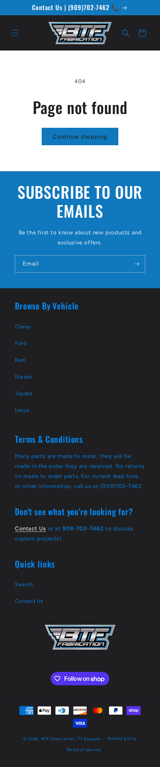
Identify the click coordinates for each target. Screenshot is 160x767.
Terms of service (84, 749)
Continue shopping (80, 136)
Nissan (23, 377)
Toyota (23, 393)
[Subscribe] (136, 264)
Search (24, 584)
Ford (20, 343)
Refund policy (122, 738)
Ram (20, 360)
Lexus (22, 410)
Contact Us (30, 528)
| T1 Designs (87, 738)
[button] (15, 33)
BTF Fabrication (57, 738)
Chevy (23, 327)
